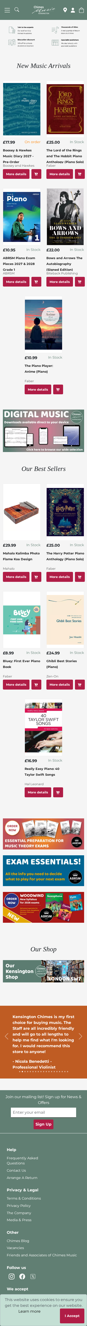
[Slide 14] (54, 1072)
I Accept (72, 1316)
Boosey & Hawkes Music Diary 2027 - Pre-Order (18, 156)
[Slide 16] (59, 1072)
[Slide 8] (38, 1072)
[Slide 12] (49, 1072)
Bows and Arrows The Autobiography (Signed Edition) (64, 264)
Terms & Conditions (24, 1198)
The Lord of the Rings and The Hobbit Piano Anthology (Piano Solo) (65, 156)
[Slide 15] (57, 1072)
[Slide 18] (64, 1072)
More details (16, 174)
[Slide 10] (43, 1072)
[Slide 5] (30, 1072)
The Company (19, 1213)
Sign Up (43, 1124)
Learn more (29, 1311)
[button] (81, 10)
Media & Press (19, 1220)
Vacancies (15, 1248)
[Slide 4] (27, 1072)
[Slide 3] (25, 1072)
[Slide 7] (35, 1072)
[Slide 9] (41, 1072)
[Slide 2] (22, 1072)
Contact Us (16, 1170)
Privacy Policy (19, 1205)
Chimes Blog (18, 1241)
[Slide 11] (46, 1072)
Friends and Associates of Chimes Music (42, 1255)
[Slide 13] (51, 1072)
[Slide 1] (19, 1072)
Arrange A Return (22, 1178)
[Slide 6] (33, 1072)
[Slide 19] (67, 1072)
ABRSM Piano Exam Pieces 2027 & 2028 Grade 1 (19, 264)
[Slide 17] (62, 1072)
